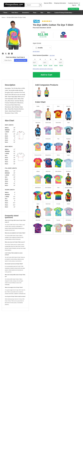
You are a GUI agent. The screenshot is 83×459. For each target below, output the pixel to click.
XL (50, 59)
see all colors (36, 51)
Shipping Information (60, 3)
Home (3, 17)
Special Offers (48, 3)
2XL (56, 59)
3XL (61, 59)
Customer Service (73, 3)
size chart (52, 55)
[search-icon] (40, 5)
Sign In (74, 5)
